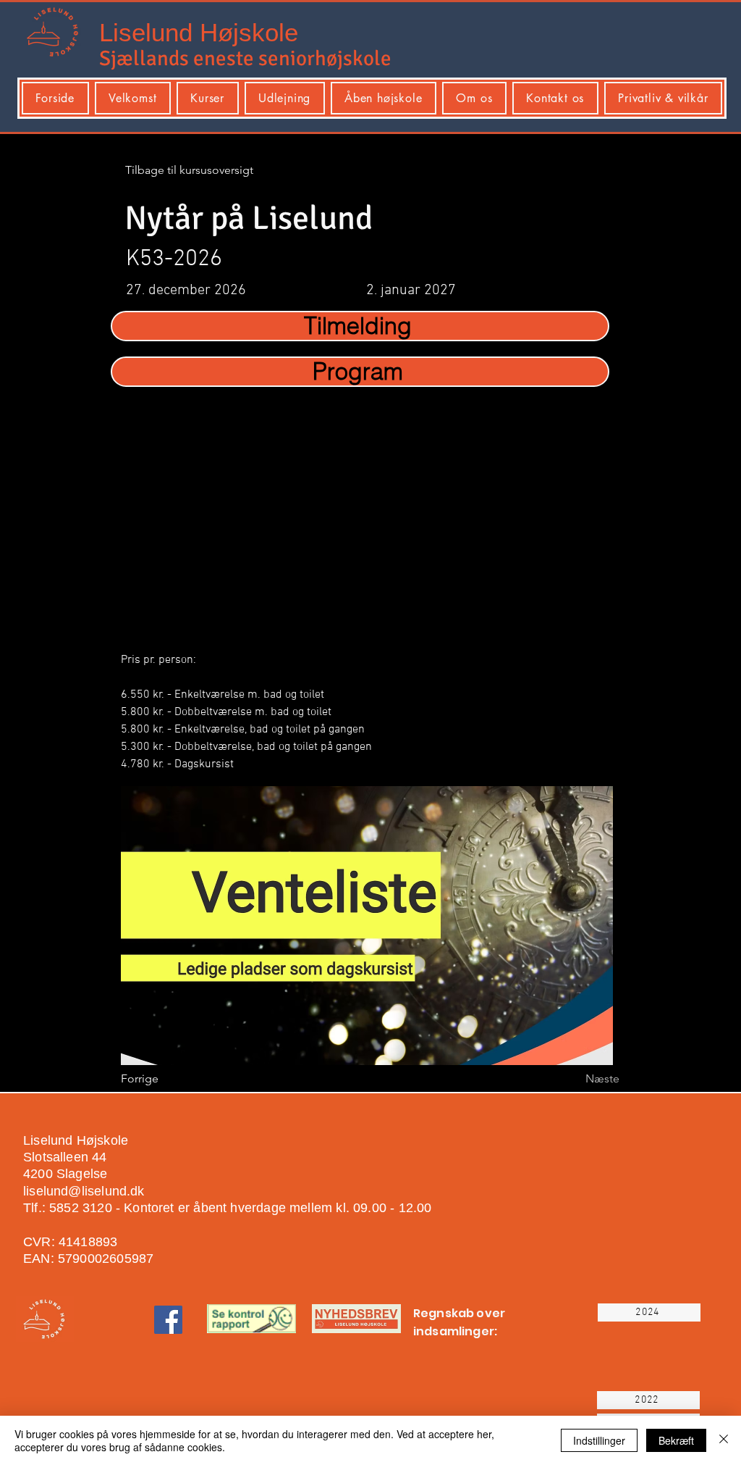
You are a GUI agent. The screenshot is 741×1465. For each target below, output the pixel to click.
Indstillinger (599, 1440)
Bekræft (676, 1440)
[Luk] (723, 1440)
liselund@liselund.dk (84, 1191)
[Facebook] (168, 1320)
